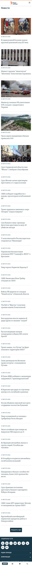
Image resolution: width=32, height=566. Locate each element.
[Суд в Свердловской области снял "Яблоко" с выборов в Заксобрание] (16, 153)
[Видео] (20, 564)
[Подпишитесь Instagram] (23, 543)
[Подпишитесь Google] (2, 543)
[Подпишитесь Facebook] (7, 543)
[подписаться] (7, 547)
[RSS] (27, 543)
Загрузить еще (16, 530)
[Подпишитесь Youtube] (15, 543)
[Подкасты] (2, 547)
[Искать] (27, 564)
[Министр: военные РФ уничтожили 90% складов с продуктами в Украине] (16, 88)
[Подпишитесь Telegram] (19, 543)
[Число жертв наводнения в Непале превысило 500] (16, 122)
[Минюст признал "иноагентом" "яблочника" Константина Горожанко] (16, 57)
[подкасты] (12, 564)
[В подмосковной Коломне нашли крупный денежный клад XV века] (16, 26)
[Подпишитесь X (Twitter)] (11, 543)
